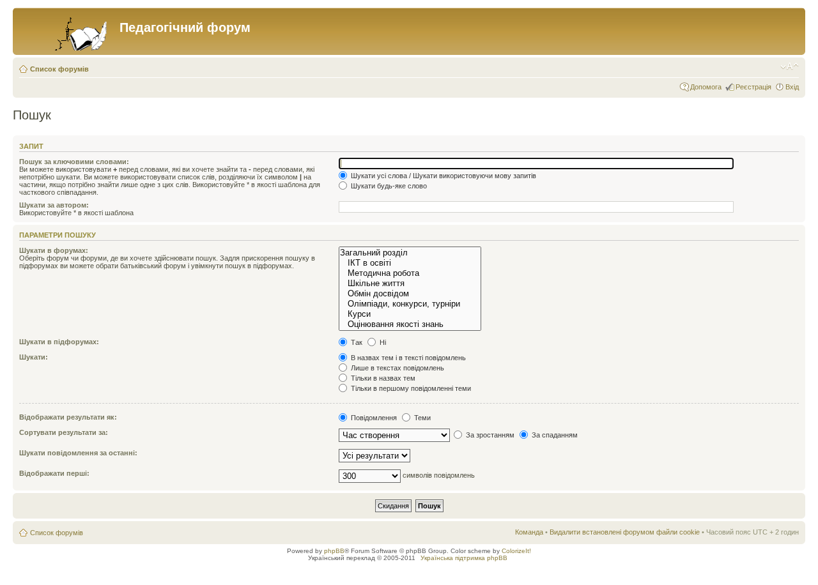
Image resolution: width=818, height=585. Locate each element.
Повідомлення (373, 418)
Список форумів (59, 69)
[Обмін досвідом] (409, 294)
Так (355, 342)
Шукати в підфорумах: (59, 342)
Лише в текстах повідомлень (396, 368)
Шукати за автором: (54, 205)
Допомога (706, 87)
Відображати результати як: (68, 417)
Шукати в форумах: (53, 250)
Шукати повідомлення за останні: (78, 453)
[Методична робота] (409, 273)
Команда (529, 532)
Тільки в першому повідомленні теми (410, 388)
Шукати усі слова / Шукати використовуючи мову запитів (442, 175)
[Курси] (409, 314)
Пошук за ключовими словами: (74, 161)
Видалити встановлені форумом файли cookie (625, 532)
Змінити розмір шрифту (789, 66)
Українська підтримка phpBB (464, 557)
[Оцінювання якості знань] (409, 324)
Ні (382, 342)
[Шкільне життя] (409, 283)
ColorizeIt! (516, 550)
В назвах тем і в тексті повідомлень (407, 357)
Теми (421, 418)
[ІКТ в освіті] (409, 263)
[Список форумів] (68, 31)
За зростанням (489, 435)
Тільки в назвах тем (382, 378)
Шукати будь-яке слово (388, 186)
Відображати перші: (54, 473)
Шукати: (33, 357)
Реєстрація (753, 87)
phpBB (334, 550)
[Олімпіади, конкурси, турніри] (409, 304)
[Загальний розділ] (409, 253)
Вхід (792, 87)
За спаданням (554, 435)
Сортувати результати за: (63, 432)
